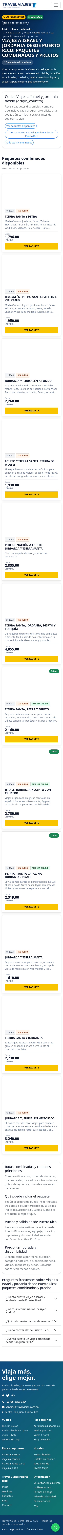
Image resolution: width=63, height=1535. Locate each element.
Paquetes (7, 1496)
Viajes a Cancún (11, 1459)
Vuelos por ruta (42, 1430)
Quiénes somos (43, 1487)
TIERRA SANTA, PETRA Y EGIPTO (27, 709)
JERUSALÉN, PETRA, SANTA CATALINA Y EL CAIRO (31, 298)
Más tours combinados (19, 142)
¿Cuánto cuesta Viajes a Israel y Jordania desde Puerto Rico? (25, 1298)
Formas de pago (43, 1492)
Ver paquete (31, 246)
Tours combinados (22, 29)
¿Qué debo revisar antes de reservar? (29, 1321)
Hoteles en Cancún (44, 1459)
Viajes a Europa (11, 1454)
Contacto (7, 1505)
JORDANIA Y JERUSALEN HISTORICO (29, 1118)
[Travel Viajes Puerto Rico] (19, 5)
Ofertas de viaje (11, 1439)
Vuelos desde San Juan (15, 1430)
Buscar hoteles (42, 1454)
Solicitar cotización (16, 22)
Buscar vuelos (10, 1425)
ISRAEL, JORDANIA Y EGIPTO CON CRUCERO (28, 791)
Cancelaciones (42, 1501)
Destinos (7, 1491)
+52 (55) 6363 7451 (15, 16)
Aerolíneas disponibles (47, 1425)
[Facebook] (3, 1396)
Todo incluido (41, 1463)
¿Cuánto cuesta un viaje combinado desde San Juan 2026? (28, 1340)
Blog (4, 1500)
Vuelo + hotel (9, 1435)
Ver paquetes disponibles (20, 126)
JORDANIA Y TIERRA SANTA (24, 957)
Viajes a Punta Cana (13, 1463)
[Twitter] (7, 1396)
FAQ (36, 1505)
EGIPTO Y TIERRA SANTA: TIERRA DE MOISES (29, 462)
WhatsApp (36, 16)
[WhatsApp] (13, 1396)
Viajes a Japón (10, 1467)
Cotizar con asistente (48, 1482)
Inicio (5, 29)
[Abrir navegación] (56, 5)
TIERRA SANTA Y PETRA (21, 216)
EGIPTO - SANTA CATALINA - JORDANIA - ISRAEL (24, 875)
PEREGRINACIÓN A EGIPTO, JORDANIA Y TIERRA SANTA (24, 546)
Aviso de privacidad (45, 1496)
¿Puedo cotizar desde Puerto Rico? (27, 1330)
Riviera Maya (41, 1467)
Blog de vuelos (42, 1439)
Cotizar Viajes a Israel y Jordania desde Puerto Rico (31, 134)
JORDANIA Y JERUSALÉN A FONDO (28, 381)
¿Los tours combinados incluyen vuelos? (26, 1310)
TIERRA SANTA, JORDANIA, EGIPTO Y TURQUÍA (30, 627)
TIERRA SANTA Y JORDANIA (24, 1038)
